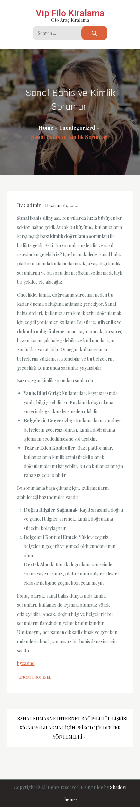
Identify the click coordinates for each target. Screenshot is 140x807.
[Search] (94, 33)
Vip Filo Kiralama (70, 13)
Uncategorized (35, 677)
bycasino (26, 663)
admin (34, 205)
